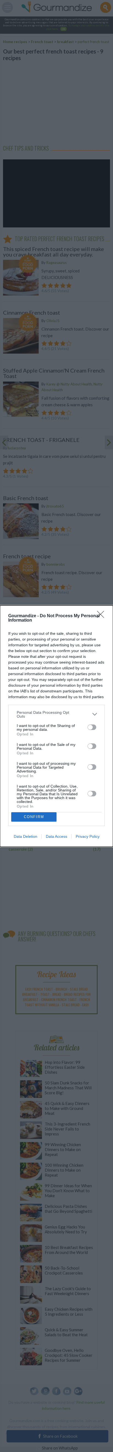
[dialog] (56, 726)
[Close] (102, 616)
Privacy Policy (88, 836)
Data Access (56, 836)
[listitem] (56, 714)
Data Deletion (25, 836)
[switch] (91, 727)
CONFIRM (34, 817)
